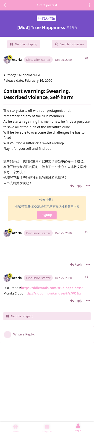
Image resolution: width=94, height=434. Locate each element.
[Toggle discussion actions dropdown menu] (89, 5)
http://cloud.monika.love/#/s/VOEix (52, 293)
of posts (45, 5)
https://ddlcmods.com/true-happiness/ (52, 288)
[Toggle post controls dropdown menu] (88, 186)
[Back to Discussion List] (4, 5)
